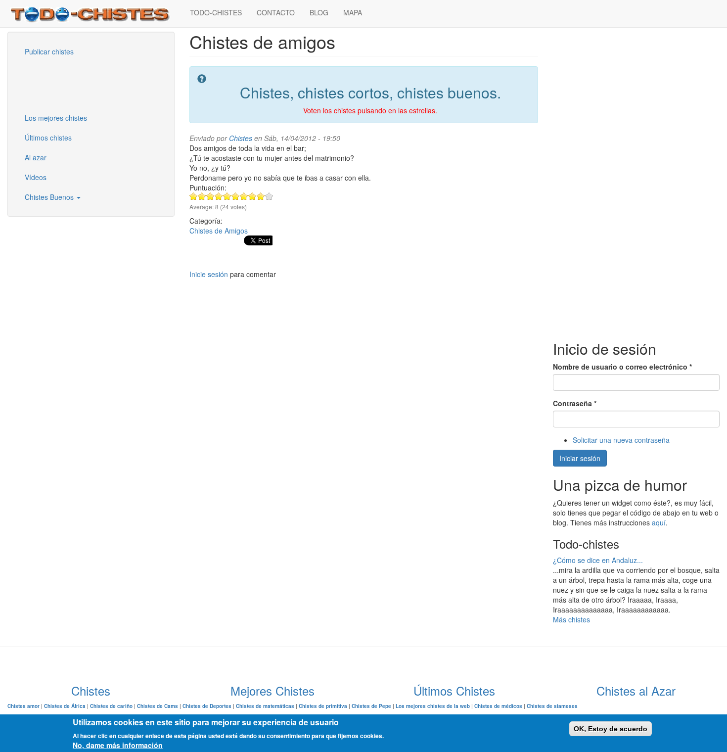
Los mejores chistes (56, 118)
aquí (659, 522)
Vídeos (35, 177)
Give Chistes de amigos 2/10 (202, 196)
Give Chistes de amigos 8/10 (252, 196)
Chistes (240, 138)
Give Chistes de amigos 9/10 (261, 196)
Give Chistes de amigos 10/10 (269, 196)
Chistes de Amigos (218, 230)
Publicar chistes (49, 51)
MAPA (352, 12)
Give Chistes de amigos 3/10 (210, 196)
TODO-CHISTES (216, 12)
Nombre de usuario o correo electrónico (622, 367)
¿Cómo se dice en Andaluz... (598, 560)
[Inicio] (94, 13)
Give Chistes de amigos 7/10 (244, 196)
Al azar (35, 157)
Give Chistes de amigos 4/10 (219, 196)
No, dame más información (118, 745)
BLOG (319, 12)
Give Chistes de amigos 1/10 (193, 196)
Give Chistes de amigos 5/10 (227, 196)
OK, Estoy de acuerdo (610, 729)
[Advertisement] (66, 83)
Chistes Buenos (50, 197)
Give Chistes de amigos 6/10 (235, 196)
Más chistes (571, 619)
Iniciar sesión (579, 458)
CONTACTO (276, 12)
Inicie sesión (208, 274)
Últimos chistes (48, 137)
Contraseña (574, 403)
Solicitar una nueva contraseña (621, 440)
